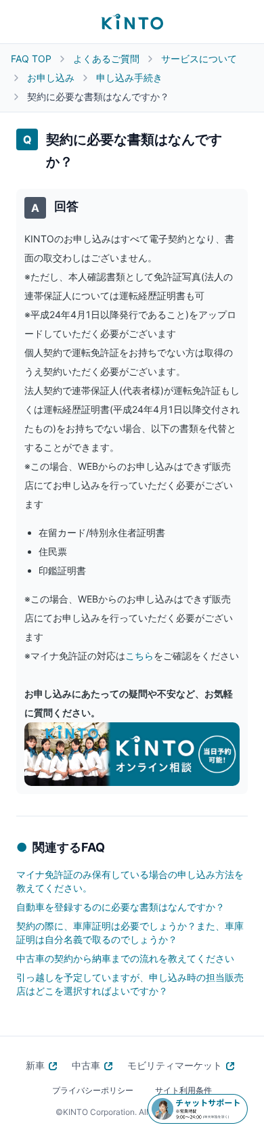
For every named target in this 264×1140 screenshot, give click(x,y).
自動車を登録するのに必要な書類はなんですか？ (120, 907)
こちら (139, 655)
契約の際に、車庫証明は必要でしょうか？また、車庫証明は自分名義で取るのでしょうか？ (130, 932)
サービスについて (199, 58)
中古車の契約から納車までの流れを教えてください (125, 958)
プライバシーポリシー (92, 1090)
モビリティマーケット (174, 1065)
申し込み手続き (129, 77)
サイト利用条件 (183, 1090)
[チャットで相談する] (198, 1109)
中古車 (86, 1065)
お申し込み (50, 77)
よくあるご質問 (106, 58)
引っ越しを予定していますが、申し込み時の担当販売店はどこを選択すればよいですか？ (130, 983)
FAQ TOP (31, 58)
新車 (35, 1065)
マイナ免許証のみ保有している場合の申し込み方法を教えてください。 (130, 881)
